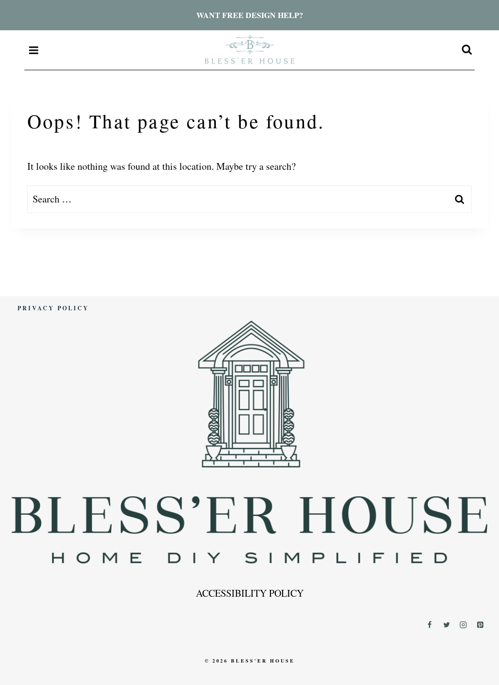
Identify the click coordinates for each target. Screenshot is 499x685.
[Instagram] (463, 624)
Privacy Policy (53, 308)
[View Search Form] (467, 50)
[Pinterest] (480, 624)
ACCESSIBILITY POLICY (250, 593)
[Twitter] (446, 624)
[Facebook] (429, 624)
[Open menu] (33, 50)
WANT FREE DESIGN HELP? (249, 14)
